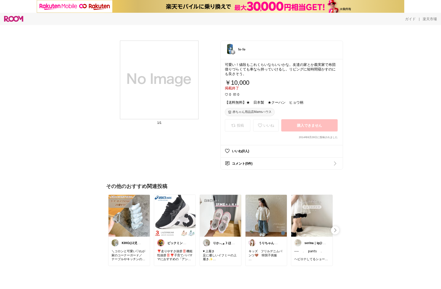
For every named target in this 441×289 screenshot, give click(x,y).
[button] (230, 49)
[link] (129, 215)
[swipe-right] (335, 230)
